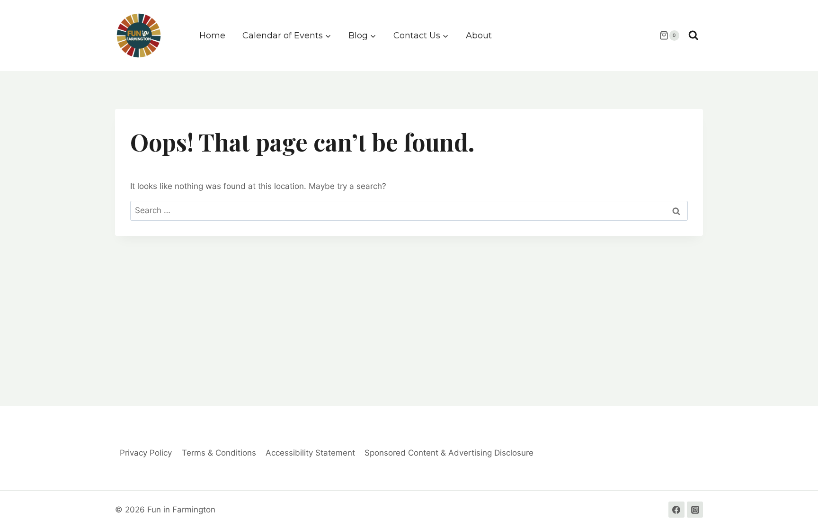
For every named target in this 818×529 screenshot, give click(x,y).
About (479, 35)
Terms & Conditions (219, 452)
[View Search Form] (693, 35)
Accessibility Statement (310, 452)
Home (212, 35)
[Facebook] (676, 510)
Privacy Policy (146, 452)
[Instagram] (695, 510)
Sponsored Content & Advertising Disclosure (449, 452)
